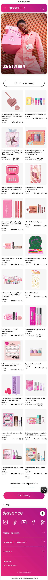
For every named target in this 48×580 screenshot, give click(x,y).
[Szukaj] (42, 8)
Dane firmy (7, 561)
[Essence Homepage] (17, 8)
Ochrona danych (9, 566)
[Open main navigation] (4, 8)
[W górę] (42, 513)
